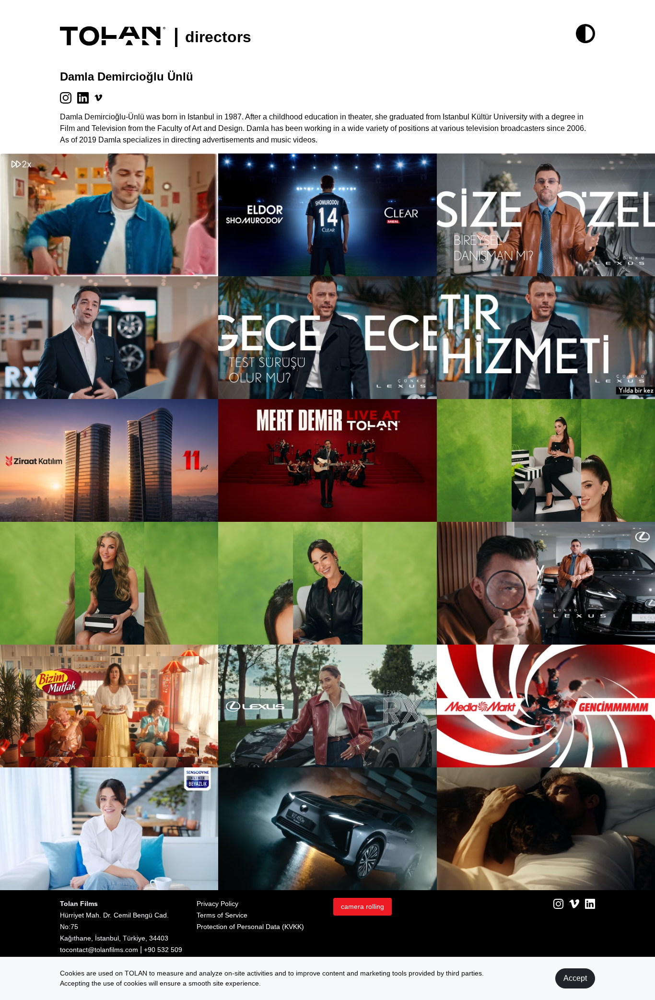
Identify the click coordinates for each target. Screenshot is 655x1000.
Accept (575, 978)
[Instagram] (558, 903)
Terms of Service (222, 915)
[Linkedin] (590, 903)
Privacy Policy (217, 903)
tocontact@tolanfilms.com (99, 949)
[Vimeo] (574, 903)
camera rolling (362, 906)
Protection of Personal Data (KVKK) (250, 926)
